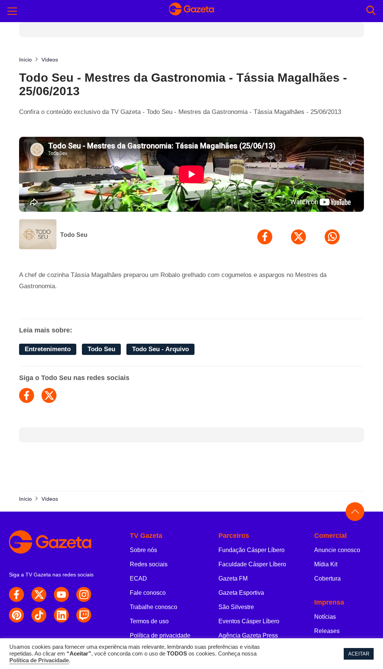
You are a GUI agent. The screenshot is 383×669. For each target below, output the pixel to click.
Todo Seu (74, 235)
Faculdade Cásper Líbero (252, 564)
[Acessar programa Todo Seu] (37, 235)
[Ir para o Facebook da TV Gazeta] (16, 594)
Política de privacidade (160, 635)
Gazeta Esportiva (241, 593)
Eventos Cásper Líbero (248, 621)
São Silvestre (236, 607)
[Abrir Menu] (12, 11)
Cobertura (327, 578)
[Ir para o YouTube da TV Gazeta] (61, 594)
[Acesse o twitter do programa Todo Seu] (49, 395)
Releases (327, 631)
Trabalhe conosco (153, 607)
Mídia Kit (325, 564)
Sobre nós (143, 550)
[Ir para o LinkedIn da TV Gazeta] (61, 615)
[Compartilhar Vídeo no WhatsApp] (332, 236)
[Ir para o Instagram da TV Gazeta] (83, 594)
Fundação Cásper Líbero (251, 550)
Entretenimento (48, 349)
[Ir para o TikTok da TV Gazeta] (38, 615)
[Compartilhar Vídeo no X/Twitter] (298, 236)
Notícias (325, 617)
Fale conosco (148, 593)
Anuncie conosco (337, 550)
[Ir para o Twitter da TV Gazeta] (38, 594)
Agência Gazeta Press (248, 635)
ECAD (138, 578)
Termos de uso (149, 621)
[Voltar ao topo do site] (355, 511)
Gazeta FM (233, 578)
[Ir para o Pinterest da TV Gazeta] (16, 615)
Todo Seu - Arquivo (160, 349)
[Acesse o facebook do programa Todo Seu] (26, 395)
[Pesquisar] (371, 11)
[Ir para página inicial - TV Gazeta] (191, 11)
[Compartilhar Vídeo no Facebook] (264, 236)
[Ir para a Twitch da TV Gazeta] (83, 615)
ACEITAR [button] (358, 654)
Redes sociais (149, 564)
